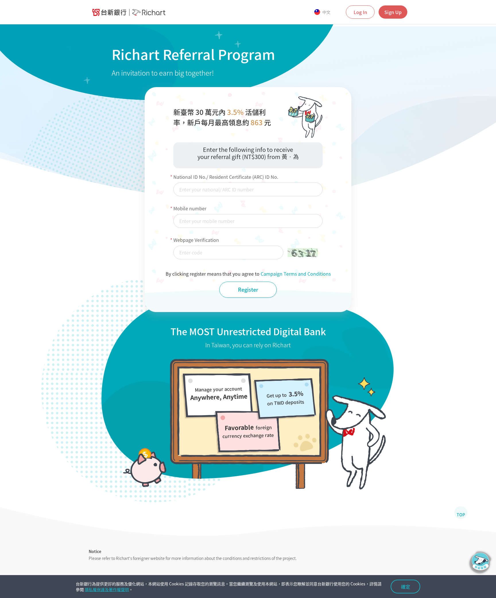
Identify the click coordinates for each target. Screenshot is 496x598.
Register (248, 289)
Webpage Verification (196, 239)
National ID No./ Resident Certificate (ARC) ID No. (225, 176)
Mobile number (189, 208)
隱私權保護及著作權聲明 (107, 589)
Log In (360, 12)
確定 (405, 586)
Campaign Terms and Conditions (296, 273)
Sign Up (393, 12)
